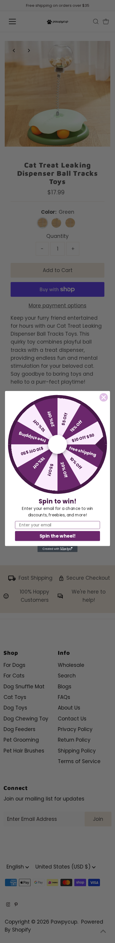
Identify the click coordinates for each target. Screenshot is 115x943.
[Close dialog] (103, 397)
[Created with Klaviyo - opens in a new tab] (57, 549)
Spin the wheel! (58, 536)
